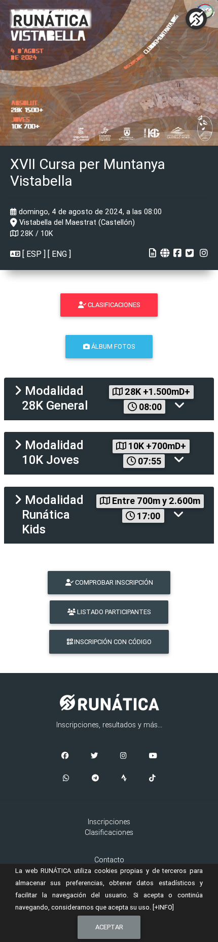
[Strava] (124, 778)
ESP (34, 254)
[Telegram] (95, 778)
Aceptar (109, 927)
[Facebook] (65, 756)
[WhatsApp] (66, 778)
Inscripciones (109, 821)
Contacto (109, 859)
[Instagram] (123, 756)
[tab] (109, 399)
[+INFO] (163, 907)
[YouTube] (153, 756)
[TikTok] (152, 778)
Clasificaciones (109, 832)
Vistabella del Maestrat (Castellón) (76, 222)
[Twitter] (94, 756)
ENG (59, 254)
